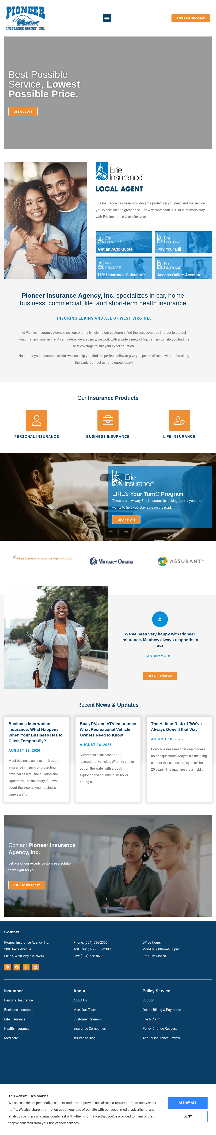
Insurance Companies (89, 1029)
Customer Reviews (87, 1019)
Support (148, 1000)
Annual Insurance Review (161, 1038)
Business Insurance (18, 1010)
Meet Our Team (84, 1010)
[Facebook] (17, 967)
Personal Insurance (18, 1000)
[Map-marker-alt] (7, 967)
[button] (107, 18)
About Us (80, 1000)
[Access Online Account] (183, 268)
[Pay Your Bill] (183, 242)
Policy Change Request (160, 1029)
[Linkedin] (35, 967)
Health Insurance (16, 1029)
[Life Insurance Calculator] (124, 268)
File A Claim (151, 1019)
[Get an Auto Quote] (124, 242)
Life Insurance (14, 1019)
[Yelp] (26, 967)
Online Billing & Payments (162, 1010)
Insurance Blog (84, 1038)
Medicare (11, 1038)
